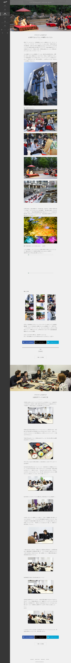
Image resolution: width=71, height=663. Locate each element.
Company (40, 351)
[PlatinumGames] (5, 2)
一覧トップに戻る (40, 357)
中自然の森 (28, 57)
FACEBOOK (28, 342)
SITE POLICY (32, 659)
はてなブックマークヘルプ (53, 342)
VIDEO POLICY (43, 659)
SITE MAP (47, 659)
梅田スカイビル (41, 45)
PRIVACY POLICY (37, 659)
